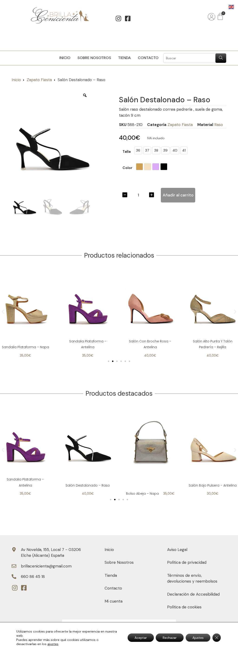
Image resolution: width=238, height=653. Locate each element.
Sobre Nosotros (94, 57)
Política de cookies (184, 607)
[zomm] (85, 95)
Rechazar (170, 638)
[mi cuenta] (211, 16)
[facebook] (129, 18)
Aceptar (141, 638)
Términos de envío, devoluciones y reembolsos (192, 578)
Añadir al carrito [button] (150, 467)
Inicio (64, 57)
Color (127, 168)
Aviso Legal (177, 549)
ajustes (52, 644)
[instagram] (119, 18)
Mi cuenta (113, 601)
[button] (3, 312)
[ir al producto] (25, 303)
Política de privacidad (186, 562)
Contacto (148, 57)
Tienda (124, 57)
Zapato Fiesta (39, 79)
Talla (126, 152)
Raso (218, 124)
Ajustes (198, 638)
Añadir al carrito (178, 195)
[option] (52, 138)
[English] (231, 6)
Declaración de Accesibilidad (193, 594)
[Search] (220, 58)
